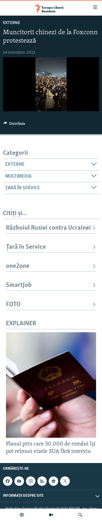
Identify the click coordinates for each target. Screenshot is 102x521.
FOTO (13, 304)
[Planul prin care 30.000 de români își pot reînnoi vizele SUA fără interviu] (51, 385)
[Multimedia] (51, 515)
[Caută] (80, 515)
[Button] (14, 125)
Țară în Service (26, 247)
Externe (11, 23)
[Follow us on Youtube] (19, 481)
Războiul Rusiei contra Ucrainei (48, 228)
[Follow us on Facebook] (7, 481)
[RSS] (42, 481)
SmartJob (19, 285)
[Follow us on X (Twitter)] (65, 481)
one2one (17, 266)
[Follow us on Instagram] (30, 481)
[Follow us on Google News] (53, 481)
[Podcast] (21, 515)
